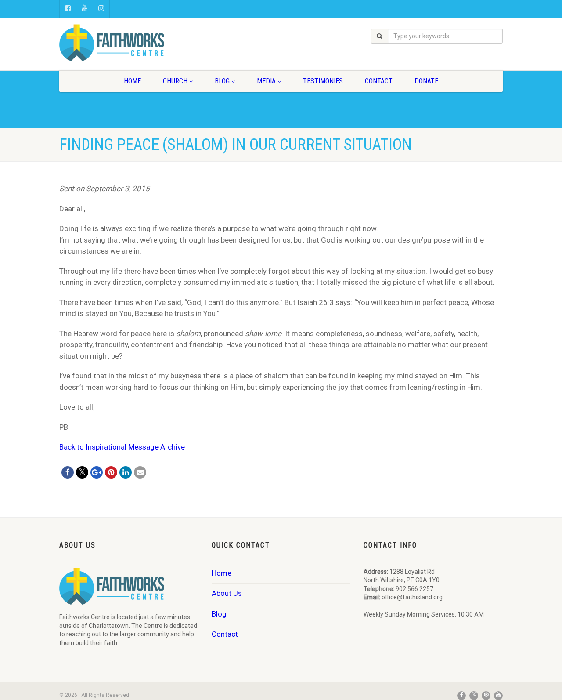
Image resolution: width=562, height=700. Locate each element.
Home (132, 81)
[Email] (140, 472)
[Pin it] (111, 472)
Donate (426, 81)
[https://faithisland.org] (128, 42)
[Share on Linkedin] (125, 472)
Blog (222, 81)
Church (175, 81)
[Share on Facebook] (67, 472)
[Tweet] (82, 472)
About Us (227, 593)
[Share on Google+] (96, 472)
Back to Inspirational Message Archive (122, 446)
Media (266, 81)
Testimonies (323, 81)
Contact (379, 81)
